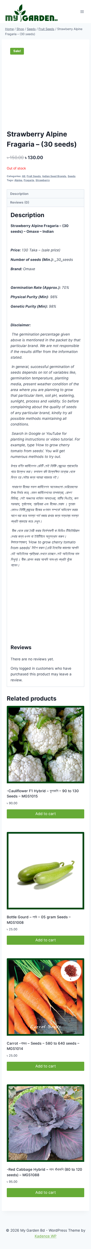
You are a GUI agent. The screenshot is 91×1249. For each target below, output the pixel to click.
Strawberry (43, 180)
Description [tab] (19, 194)
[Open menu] (82, 11)
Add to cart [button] (45, 813)
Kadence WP (46, 1236)
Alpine (18, 180)
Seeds (72, 176)
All (23, 176)
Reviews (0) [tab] (19, 202)
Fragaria (29, 180)
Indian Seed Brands (54, 176)
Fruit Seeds (34, 176)
